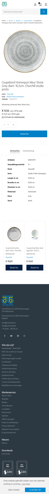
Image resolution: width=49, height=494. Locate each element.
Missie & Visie (6, 355)
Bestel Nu (24, 134)
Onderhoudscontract (9, 368)
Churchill (10, 94)
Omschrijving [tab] (28, 151)
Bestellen (5, 399)
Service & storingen (9, 372)
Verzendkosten (7, 406)
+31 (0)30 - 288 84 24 (10, 329)
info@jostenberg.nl (9, 323)
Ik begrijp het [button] (35, 490)
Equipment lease (8, 375)
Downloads (6, 454)
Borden (18, 21)
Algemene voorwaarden (10, 429)
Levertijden (6, 409)
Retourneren (6, 412)
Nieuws (4, 443)
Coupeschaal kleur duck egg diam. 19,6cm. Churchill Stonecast (34, 250)
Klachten (5, 416)
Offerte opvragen (8, 419)
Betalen (4, 402)
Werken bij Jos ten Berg (10, 379)
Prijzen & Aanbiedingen (10, 422)
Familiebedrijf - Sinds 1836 (11, 348)
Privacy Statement (8, 426)
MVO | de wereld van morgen (12, 352)
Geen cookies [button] (14, 490)
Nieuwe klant (6, 396)
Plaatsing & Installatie (9, 365)
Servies (11, 21)
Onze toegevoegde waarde (11, 358)
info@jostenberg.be (9, 326)
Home (4, 21)
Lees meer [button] (26, 484)
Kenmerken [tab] (15, 151)
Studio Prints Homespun (15, 97)
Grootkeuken (6, 362)
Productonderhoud (9, 433)
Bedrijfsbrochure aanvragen (12, 385)
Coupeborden (28, 21)
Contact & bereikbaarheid (11, 382)
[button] (34, 4)
